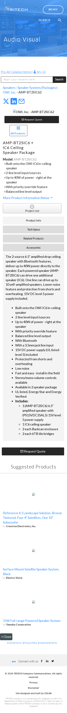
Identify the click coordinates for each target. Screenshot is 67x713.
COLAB (47, 694)
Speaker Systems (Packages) (37, 88)
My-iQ (41, 72)
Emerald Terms (14, 642)
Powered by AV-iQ (48, 642)
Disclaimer (33, 688)
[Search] (59, 20)
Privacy (33, 683)
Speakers (9, 88)
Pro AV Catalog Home (16, 72)
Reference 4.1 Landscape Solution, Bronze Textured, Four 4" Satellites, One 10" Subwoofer (32, 517)
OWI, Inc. (9, 92)
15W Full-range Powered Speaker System (31, 621)
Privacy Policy (30, 642)
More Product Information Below (26, 198)
